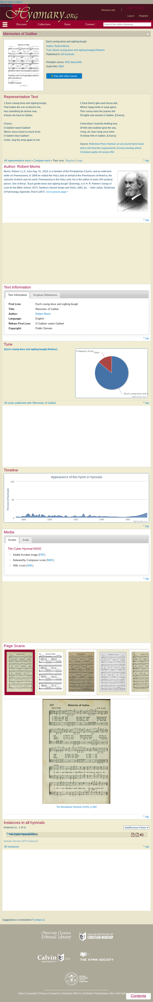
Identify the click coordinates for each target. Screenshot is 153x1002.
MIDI (61, 66)
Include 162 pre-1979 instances (21, 841)
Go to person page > (57, 191)
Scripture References (45, 294)
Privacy (43, 993)
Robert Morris (43, 313)
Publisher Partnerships (95, 993)
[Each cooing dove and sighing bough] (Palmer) (30, 349)
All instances (11, 846)
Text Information (17, 294)
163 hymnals (67, 54)
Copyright (31, 993)
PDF (67, 62)
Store (67, 24)
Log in (131, 16)
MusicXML (76, 62)
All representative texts (17, 160)
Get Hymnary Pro (125, 993)
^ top (146, 160)
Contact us (39, 919)
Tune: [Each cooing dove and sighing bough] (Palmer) (75, 50)
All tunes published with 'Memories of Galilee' (30, 402)
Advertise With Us (71, 993)
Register (143, 16)
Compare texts (41, 160)
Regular (69, 160)
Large (79, 160)
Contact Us (55, 993)
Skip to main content (11, 2)
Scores (12, 539)
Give (112, 993)
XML (29, 565)
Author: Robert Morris (57, 46)
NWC (50, 560)
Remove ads (108, 10)
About (21, 993)
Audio (26, 539)
